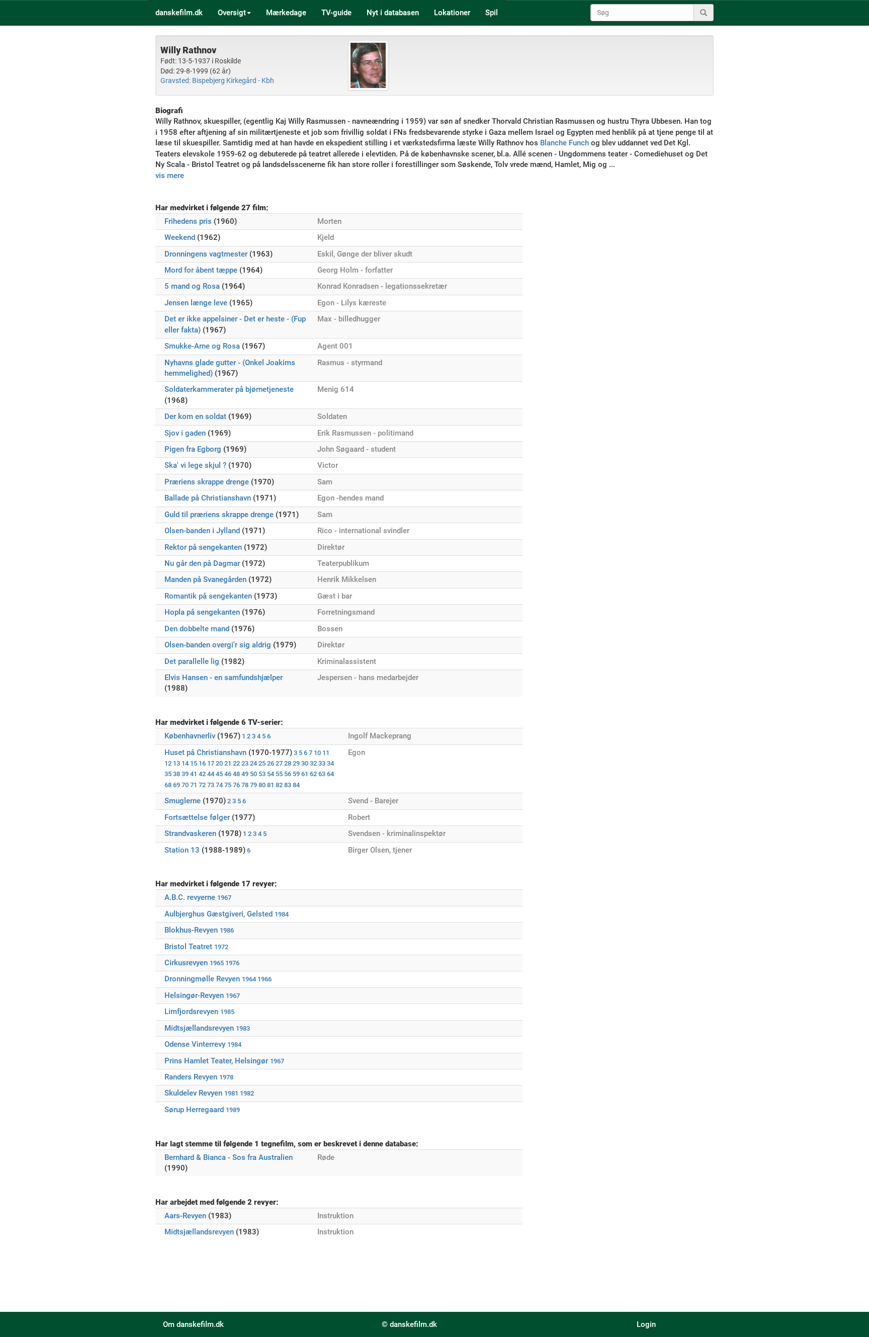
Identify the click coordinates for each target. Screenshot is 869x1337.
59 (296, 774)
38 (176, 774)
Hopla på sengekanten (202, 612)
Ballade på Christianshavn (207, 498)
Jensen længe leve (195, 302)
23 (244, 763)
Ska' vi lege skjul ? (195, 465)
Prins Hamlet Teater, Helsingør (216, 1060)
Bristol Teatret (188, 946)
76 (236, 785)
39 (185, 774)
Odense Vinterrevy (194, 1044)
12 (167, 763)
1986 (227, 930)
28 (287, 763)
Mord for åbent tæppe (200, 270)
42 (202, 774)
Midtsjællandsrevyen (199, 1028)
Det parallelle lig (191, 661)
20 (219, 763)
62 (313, 774)
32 (313, 763)
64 (330, 774)
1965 (217, 963)
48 (236, 774)
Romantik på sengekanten (208, 596)
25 (262, 763)
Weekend (179, 237)
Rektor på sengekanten (203, 547)
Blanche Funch (564, 142)
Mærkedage (286, 12)
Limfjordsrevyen (191, 1011)
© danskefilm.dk (409, 1324)
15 (193, 763)
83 (287, 785)
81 (270, 785)
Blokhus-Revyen (191, 930)
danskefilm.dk (179, 12)
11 (325, 753)
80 (262, 785)
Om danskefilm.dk (193, 1324)
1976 (232, 963)
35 (167, 774)
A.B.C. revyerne (189, 897)
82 (279, 785)
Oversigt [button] (232, 12)
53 (262, 774)
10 (317, 753)
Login (646, 1324)
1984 (282, 914)
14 (185, 763)
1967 (224, 897)
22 (236, 763)
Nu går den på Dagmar (202, 563)
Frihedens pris (188, 221)
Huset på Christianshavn (205, 752)
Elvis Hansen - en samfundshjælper (223, 677)
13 (176, 763)
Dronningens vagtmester (205, 254)
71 (193, 785)
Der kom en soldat (195, 416)
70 (185, 785)
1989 (233, 1110)
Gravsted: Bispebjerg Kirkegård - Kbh (217, 80)
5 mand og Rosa (192, 286)
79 (253, 785)
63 (321, 774)
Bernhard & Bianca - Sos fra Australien (228, 1157)
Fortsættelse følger (197, 817)
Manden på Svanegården (205, 579)
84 (296, 785)
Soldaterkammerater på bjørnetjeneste (229, 389)
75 (227, 785)
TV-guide (336, 12)
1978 (226, 1077)
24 (253, 763)
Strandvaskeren (190, 833)
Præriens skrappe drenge (206, 481)
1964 (249, 979)
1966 (264, 979)
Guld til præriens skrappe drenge (219, 514)
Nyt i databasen (393, 12)
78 (244, 785)
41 (193, 774)
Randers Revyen (190, 1076)
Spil (491, 12)
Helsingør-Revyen (194, 995)
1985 (227, 1012)
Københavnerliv (189, 735)
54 (270, 774)
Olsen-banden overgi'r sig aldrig (217, 644)
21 (227, 763)
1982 (247, 1093)
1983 (243, 1028)
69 (176, 785)
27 (279, 763)
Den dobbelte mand (196, 628)
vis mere (169, 175)
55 (279, 774)
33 (321, 763)
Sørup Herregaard (194, 1109)
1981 (231, 1093)
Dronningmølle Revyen (202, 978)
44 (210, 774)
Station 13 (182, 850)
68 (167, 785)
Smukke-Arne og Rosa (202, 346)
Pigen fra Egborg (192, 449)
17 (210, 763)
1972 (221, 947)
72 (202, 785)
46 (227, 774)
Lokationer (452, 12)
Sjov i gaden (185, 433)
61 (304, 774)
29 (296, 763)
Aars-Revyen (185, 1215)
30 (304, 763)
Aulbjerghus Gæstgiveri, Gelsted (218, 913)
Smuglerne (182, 800)
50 (253, 774)
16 (202, 763)
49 (244, 774)
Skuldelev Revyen (193, 1093)
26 (270, 763)
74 (219, 785)
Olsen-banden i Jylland (202, 530)
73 (210, 785)
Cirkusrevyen (186, 962)
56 (287, 774)
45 (219, 774)
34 (330, 763)
